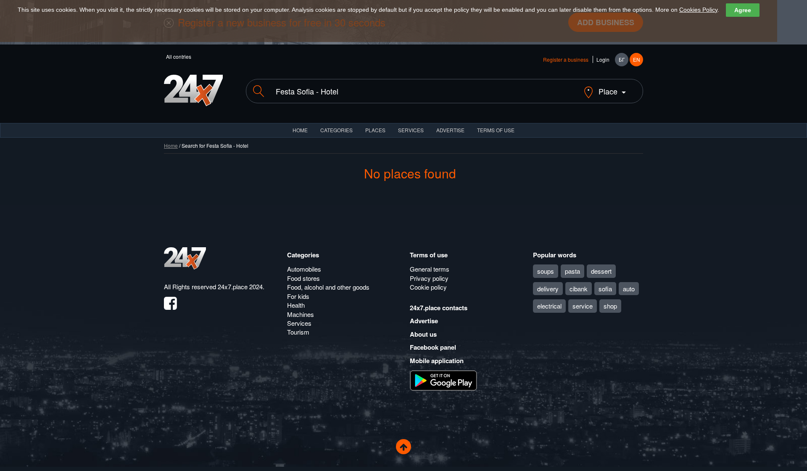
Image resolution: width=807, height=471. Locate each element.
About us (423, 334)
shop (610, 305)
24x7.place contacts (438, 307)
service (582, 305)
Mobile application (437, 360)
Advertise (424, 320)
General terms (429, 268)
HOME (300, 129)
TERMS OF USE (495, 129)
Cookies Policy (698, 9)
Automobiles (304, 268)
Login (602, 59)
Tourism (298, 331)
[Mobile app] (443, 380)
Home (171, 145)
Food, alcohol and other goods (328, 287)
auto (629, 288)
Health (296, 305)
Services (411, 129)
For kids (298, 296)
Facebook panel (433, 347)
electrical (549, 305)
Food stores (303, 278)
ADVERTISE (450, 129)
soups (545, 271)
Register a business (565, 59)
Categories (303, 254)
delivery (548, 288)
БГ (622, 59)
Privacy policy (429, 278)
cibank (579, 288)
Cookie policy (428, 287)
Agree (742, 10)
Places (375, 129)
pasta (572, 271)
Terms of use (429, 254)
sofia (605, 288)
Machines (300, 314)
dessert (601, 271)
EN (636, 59)
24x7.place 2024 (240, 286)
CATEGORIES (336, 129)
